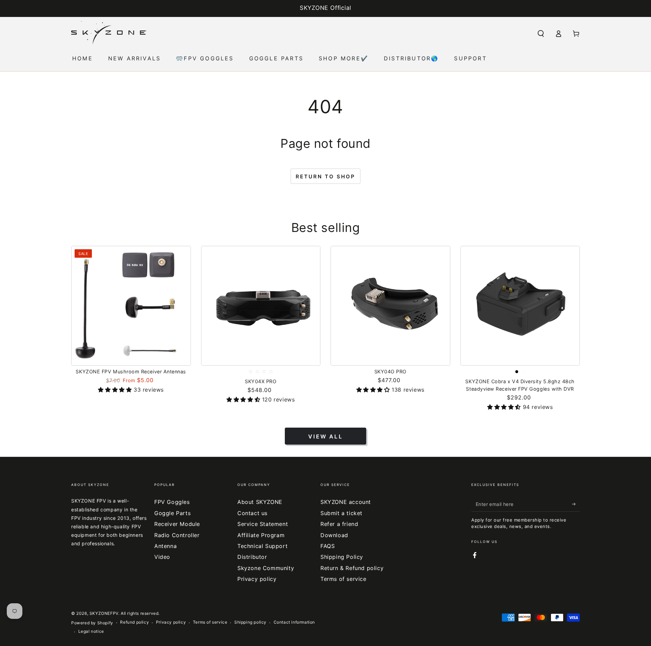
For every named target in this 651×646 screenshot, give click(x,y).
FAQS (327, 546)
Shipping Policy (341, 556)
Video (162, 556)
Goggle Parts (172, 513)
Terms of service (343, 578)
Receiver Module (177, 524)
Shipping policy (250, 622)
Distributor (252, 556)
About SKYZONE (259, 501)
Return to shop (325, 176)
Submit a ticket (341, 513)
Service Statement (262, 524)
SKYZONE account (345, 501)
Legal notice (91, 631)
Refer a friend (339, 524)
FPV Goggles (172, 501)
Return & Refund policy (351, 568)
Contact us (252, 513)
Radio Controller (177, 535)
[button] (541, 33)
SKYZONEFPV (104, 613)
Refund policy (134, 622)
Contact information (294, 622)
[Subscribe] (576, 503)
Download (334, 535)
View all (325, 436)
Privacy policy (256, 578)
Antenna (165, 546)
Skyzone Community (265, 568)
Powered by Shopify (92, 622)
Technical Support (262, 546)
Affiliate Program (260, 535)
